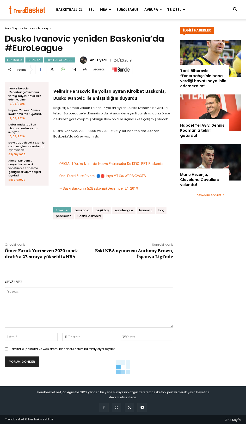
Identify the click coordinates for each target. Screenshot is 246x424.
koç (161, 210)
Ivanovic (145, 210)
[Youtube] (142, 407)
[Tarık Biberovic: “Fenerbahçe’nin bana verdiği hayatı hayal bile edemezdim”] (210, 58)
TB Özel (174, 9)
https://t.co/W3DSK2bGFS (125, 176)
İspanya (44, 28)
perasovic (63, 216)
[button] (235, 10)
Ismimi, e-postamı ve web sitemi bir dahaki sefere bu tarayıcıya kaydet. (63, 349)
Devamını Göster (209, 195)
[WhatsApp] (62, 69)
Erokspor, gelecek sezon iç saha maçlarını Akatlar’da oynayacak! (26, 146)
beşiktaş (102, 210)
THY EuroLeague (59, 60)
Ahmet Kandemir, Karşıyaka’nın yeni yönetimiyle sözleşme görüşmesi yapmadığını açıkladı (24, 168)
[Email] (73, 69)
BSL (91, 9)
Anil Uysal (98, 60)
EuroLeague (128, 9)
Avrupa (151, 9)
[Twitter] (51, 69)
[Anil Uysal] (84, 60)
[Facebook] (40, 69)
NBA (103, 9)
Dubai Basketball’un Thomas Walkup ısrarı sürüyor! (23, 128)
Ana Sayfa (13, 28)
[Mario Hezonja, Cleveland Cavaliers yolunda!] (210, 162)
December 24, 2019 (123, 188)
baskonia (82, 210)
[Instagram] (116, 407)
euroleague (124, 210)
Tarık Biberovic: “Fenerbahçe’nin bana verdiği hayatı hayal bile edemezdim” (24, 94)
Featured (14, 60)
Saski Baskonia (89, 216)
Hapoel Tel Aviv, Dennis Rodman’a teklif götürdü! (25, 112)
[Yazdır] (84, 69)
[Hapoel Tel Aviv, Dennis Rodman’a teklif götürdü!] (210, 112)
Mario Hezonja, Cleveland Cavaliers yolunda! (199, 179)
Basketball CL (69, 9)
